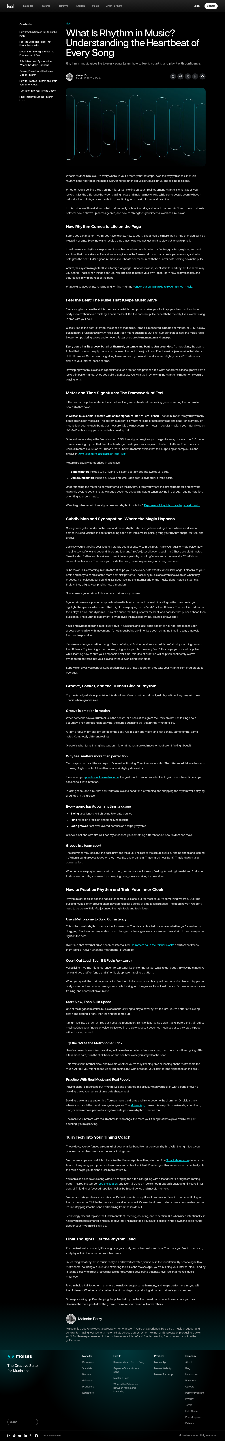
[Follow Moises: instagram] (8, 1435)
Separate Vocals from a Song (126, 1370)
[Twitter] (188, 76)
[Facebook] (202, 76)
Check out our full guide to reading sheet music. (163, 286)
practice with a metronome (102, 777)
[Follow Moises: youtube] (19, 1435)
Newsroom (191, 1374)
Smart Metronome (177, 1160)
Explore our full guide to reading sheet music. (172, 505)
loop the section (108, 1183)
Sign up (211, 6)
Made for (28, 6)
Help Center (192, 1411)
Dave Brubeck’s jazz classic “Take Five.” (102, 454)
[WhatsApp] (173, 76)
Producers (88, 1387)
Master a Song (121, 1378)
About (188, 1362)
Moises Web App (163, 1368)
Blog (187, 1368)
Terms (188, 1405)
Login (197, 6)
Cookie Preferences (51, 1436)
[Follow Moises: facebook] (36, 1435)
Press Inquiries (193, 1417)
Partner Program (194, 1393)
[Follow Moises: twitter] (30, 1435)
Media (95, 6)
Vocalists (87, 1368)
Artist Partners (114, 6)
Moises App (138, 1105)
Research (190, 1380)
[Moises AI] (10, 6)
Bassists (86, 1374)
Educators (88, 1393)
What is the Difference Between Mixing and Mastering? (125, 1388)
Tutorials (80, 6)
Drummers (88, 1362)
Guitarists (87, 1380)
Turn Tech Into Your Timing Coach (37, 91)
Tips (68, 23)
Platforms (63, 6)
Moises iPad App (163, 1374)
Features (45, 6)
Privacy (189, 1399)
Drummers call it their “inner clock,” (152, 945)
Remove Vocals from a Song (128, 1362)
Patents (189, 1423)
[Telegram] (180, 76)
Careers (189, 1387)
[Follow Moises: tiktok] (14, 1435)
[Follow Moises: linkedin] (25, 1435)
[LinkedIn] (195, 76)
